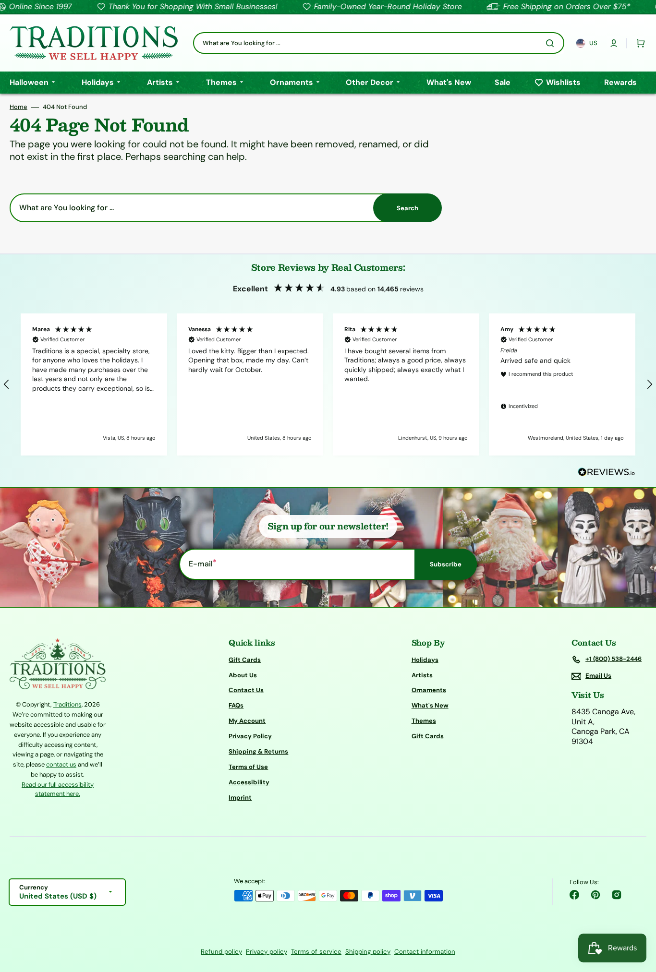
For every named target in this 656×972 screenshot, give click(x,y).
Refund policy (221, 952)
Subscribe (446, 564)
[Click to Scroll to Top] (638, 916)
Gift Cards (245, 660)
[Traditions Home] (94, 43)
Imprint (240, 797)
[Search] (551, 43)
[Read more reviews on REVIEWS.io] (606, 473)
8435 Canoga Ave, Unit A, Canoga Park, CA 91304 (603, 726)
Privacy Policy (250, 736)
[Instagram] (616, 894)
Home (18, 107)
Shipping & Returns (258, 751)
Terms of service (316, 952)
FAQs (236, 705)
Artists (422, 675)
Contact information (424, 952)
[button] (613, 43)
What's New (430, 705)
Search (407, 208)
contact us (61, 764)
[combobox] (378, 43)
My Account (247, 721)
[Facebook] (574, 894)
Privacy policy (266, 952)
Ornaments (429, 690)
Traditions (67, 704)
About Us (243, 675)
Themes (424, 721)
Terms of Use (248, 767)
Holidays (425, 660)
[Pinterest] (595, 894)
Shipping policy (367, 952)
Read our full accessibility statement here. (58, 789)
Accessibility (249, 782)
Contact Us (246, 690)
